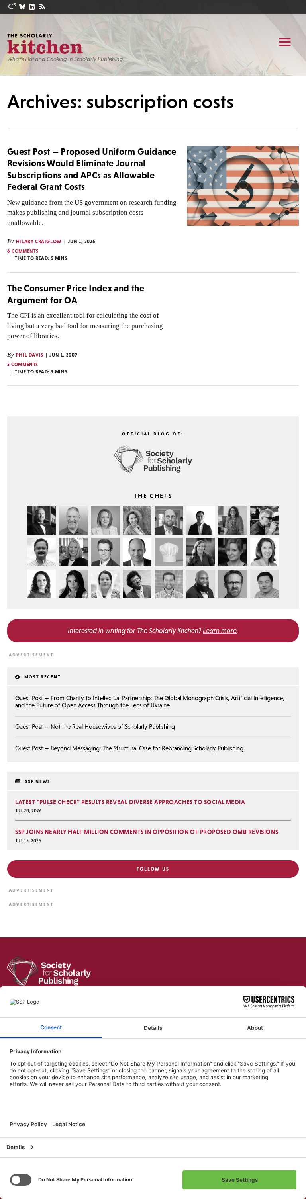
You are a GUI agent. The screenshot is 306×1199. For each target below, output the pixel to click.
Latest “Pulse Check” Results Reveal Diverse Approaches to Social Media (130, 802)
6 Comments (23, 251)
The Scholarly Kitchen (45, 44)
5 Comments (22, 364)
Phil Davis (29, 355)
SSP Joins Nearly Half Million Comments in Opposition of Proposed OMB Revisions (146, 831)
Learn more (220, 631)
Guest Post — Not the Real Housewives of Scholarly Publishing (95, 726)
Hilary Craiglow (39, 241)
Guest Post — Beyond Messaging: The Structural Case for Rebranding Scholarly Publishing (129, 748)
